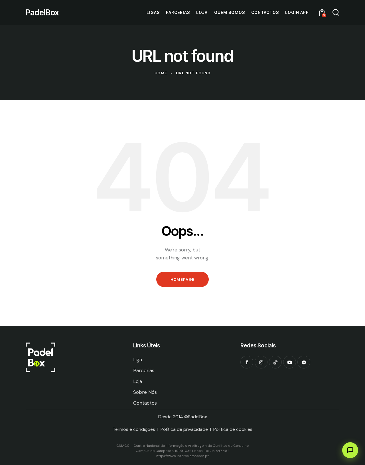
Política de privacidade (184, 429)
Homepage (182, 279)
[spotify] (303, 362)
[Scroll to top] (183, 449)
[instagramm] (261, 362)
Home (161, 73)
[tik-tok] (275, 362)
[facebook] (246, 362)
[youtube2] (289, 362)
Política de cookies (232, 429)
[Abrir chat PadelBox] (350, 450)
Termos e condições (134, 429)
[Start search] (336, 12)
